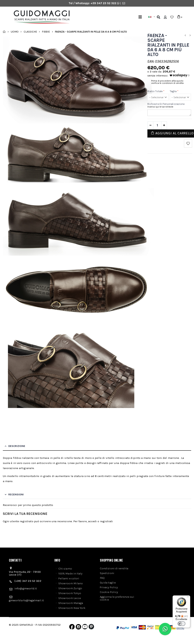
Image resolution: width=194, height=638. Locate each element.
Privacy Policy (109, 587)
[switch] (181, 623)
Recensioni (16, 494)
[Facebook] (72, 627)
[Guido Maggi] (55, 17)
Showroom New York (71, 608)
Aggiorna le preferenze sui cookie (117, 598)
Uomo (15, 31)
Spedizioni (107, 573)
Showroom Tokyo (69, 593)
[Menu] (140, 17)
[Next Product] (190, 35)
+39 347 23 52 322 (104, 3)
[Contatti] (124, 3)
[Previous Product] (185, 35)
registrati (106, 521)
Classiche (30, 31)
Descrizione (16, 446)
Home (4, 31)
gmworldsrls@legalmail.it (26, 600)
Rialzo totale (155, 91)
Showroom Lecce (69, 598)
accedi (92, 521)
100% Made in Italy (70, 573)
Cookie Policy (109, 592)
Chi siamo (65, 568)
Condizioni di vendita (114, 568)
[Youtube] (85, 627)
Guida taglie (108, 582)
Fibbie (46, 31)
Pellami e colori (68, 578)
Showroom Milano (70, 583)
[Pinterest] (91, 627)
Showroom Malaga (70, 603)
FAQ (102, 578)
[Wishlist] (172, 17)
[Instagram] (78, 627)
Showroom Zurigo (70, 588)
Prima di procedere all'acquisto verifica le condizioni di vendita (167, 81)
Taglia (174, 91)
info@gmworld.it (25, 588)
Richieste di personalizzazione (166, 104)
